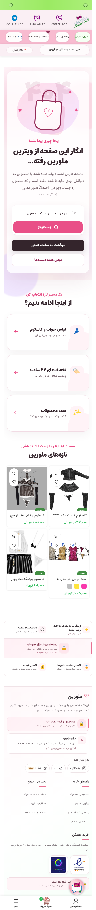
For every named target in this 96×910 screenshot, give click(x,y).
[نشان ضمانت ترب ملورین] (58, 864)
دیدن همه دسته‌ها (48, 260)
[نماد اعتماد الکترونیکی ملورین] (79, 864)
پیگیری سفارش (82, 37)
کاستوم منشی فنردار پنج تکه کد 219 (27, 518)
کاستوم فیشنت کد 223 (70, 515)
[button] (56, 472)
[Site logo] (81, 20)
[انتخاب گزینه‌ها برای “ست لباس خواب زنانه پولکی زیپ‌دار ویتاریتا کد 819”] (56, 536)
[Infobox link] (59, 20)
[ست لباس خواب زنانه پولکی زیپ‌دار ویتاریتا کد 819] (69, 549)
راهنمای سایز (62, 37)
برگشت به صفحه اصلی (48, 245)
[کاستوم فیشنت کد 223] (69, 486)
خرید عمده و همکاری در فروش (64, 49)
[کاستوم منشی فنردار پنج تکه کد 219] (27, 486)
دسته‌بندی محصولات (39, 37)
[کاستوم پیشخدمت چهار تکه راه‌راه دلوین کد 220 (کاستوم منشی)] (27, 549)
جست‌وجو (45, 227)
